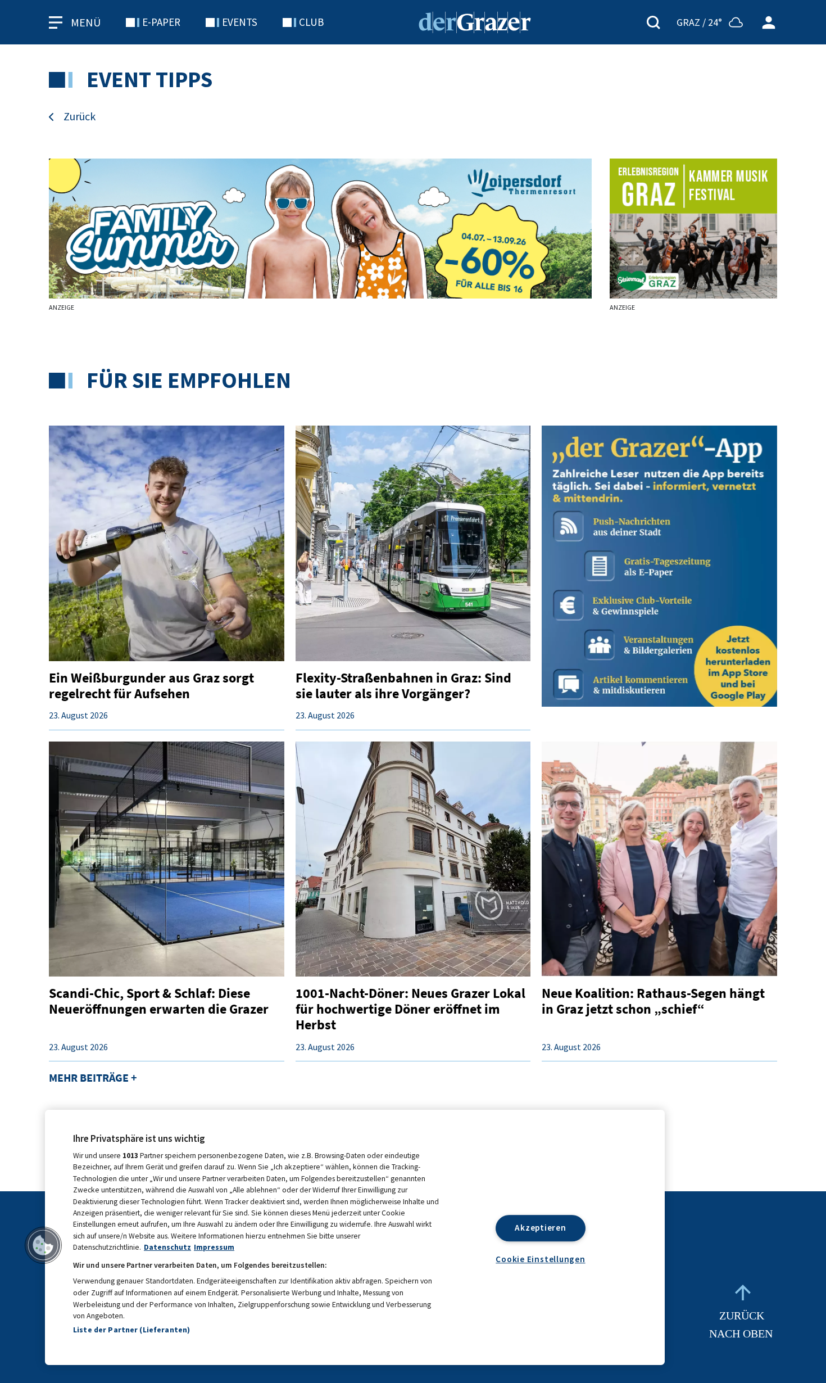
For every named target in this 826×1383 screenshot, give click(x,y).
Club (311, 22)
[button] (43, 1245)
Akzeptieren (540, 1227)
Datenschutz (167, 1247)
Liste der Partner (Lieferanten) (131, 1330)
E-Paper (161, 22)
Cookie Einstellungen (540, 1258)
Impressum (214, 1247)
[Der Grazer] (475, 20)
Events (239, 22)
